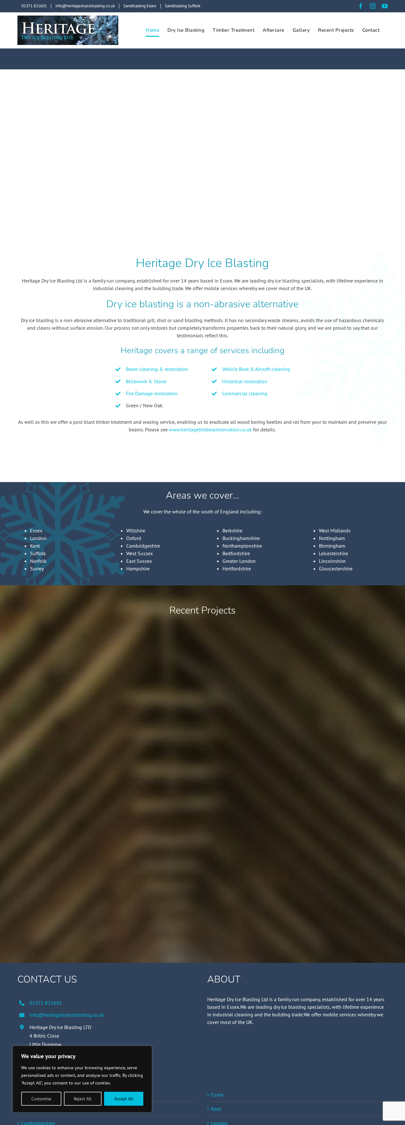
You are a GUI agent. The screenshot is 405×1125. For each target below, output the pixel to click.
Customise (41, 1099)
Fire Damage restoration (152, 393)
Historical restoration (244, 381)
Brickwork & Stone (146, 381)
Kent (35, 546)
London (38, 538)
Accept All (123, 1099)
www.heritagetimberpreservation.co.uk (210, 429)
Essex (36, 530)
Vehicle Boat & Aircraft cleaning (256, 369)
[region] (82, 1079)
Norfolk (38, 561)
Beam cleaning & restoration (157, 369)
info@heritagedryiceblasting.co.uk (66, 1015)
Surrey (37, 568)
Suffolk (38, 553)
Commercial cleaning (244, 393)
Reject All (82, 1099)
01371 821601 (45, 1003)
